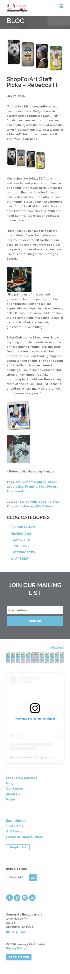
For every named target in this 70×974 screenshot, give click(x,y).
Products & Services (21, 778)
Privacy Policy (16, 948)
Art (17, 482)
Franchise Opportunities (24, 837)
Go (33, 878)
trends (20, 491)
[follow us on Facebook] (9, 897)
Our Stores (14, 788)
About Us (13, 794)
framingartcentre (22, 757)
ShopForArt (17, 847)
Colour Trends (22, 527)
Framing (31, 486)
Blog (9, 783)
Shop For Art (48, 486)
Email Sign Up (16, 820)
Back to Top (19, 957)
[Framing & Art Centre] (38, 8)
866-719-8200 (16, 932)
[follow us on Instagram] (24, 897)
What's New (44, 506)
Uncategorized (22, 552)
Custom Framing (34, 482)
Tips (10, 491)
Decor (52, 482)
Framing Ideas (35, 501)
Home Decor (24, 506)
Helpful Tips (20, 539)
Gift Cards (14, 831)
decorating (15, 486)
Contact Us (14, 826)
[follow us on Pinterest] (17, 897)
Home (10, 799)
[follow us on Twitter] (32, 897)
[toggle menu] (61, 6)
